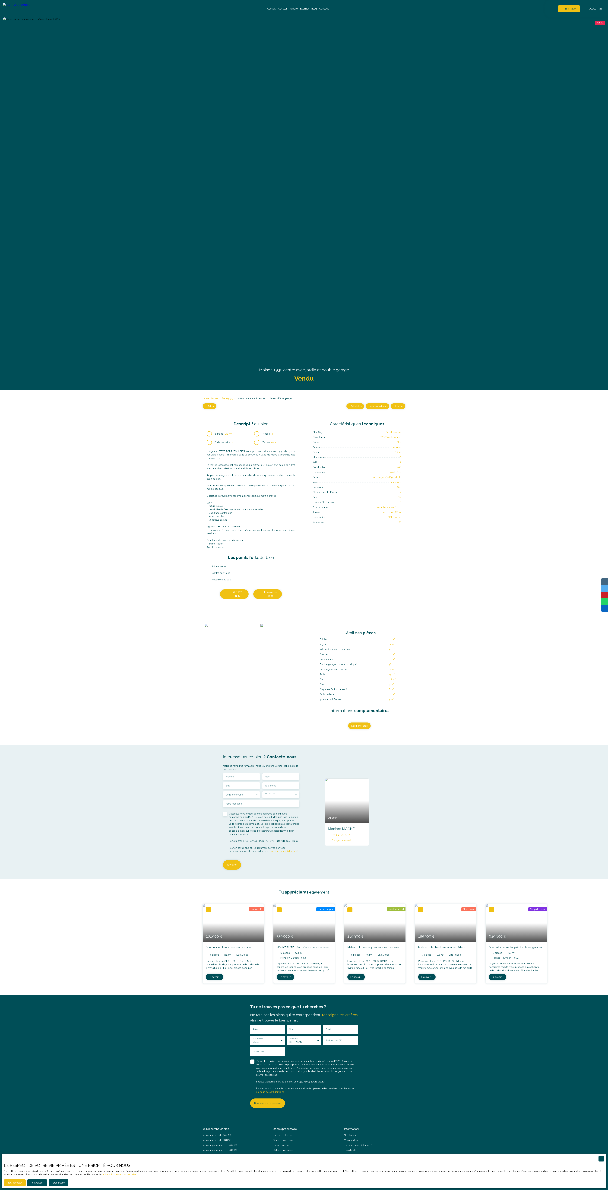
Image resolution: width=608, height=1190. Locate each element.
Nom (267, 776)
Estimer (304, 8)
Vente (206, 398)
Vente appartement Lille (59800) (220, 1150)
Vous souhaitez (270, 793)
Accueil (271, 8)
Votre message (233, 803)
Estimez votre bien (283, 1135)
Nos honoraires (352, 1135)
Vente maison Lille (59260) (217, 1135)
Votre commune (234, 794)
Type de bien (257, 1038)
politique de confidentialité (284, 851)
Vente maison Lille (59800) (217, 1140)
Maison (215, 398)
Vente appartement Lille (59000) (220, 1145)
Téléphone (270, 785)
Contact (324, 8)
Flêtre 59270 (228, 398)
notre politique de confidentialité (119, 1174)
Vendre (293, 8)
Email (228, 785)
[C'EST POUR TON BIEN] (25, 8)
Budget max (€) (334, 1040)
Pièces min (258, 1051)
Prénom (229, 776)
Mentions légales (353, 1140)
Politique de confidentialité (358, 1145)
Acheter (282, 8)
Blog (314, 8)
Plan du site (350, 1150)
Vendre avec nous (283, 1140)
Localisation (293, 1038)
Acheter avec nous (283, 1150)
